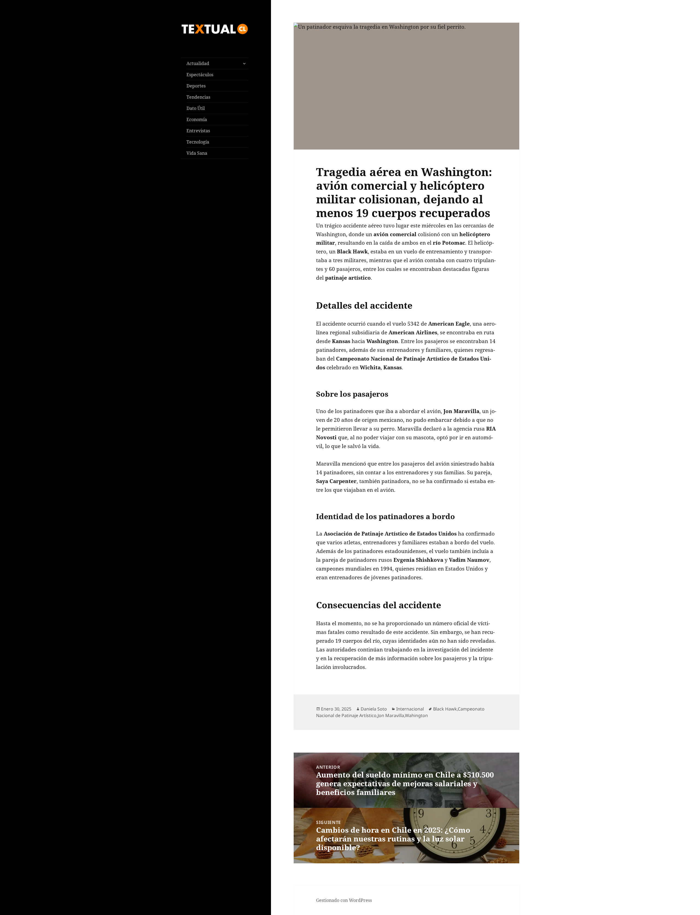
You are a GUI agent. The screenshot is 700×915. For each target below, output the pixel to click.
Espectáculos (199, 75)
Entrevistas (198, 131)
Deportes (196, 86)
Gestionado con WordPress (344, 900)
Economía (196, 119)
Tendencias (198, 97)
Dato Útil (195, 108)
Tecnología (197, 142)
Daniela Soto (374, 709)
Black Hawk (445, 709)
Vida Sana (196, 153)
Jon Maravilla (391, 715)
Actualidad (197, 63)
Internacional (410, 709)
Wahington (416, 715)
